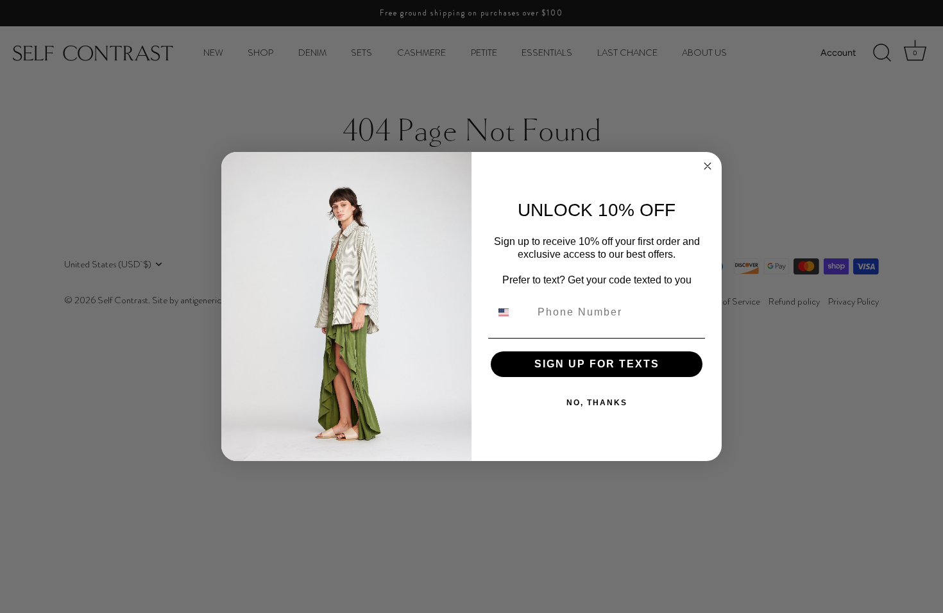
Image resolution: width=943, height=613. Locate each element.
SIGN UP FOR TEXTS (596, 363)
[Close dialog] (707, 166)
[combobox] (511, 312)
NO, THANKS (596, 402)
